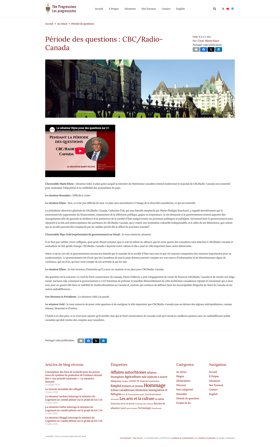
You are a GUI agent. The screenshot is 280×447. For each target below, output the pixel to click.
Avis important (125, 438)
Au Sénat (181, 371)
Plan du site (137, 438)
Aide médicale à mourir (154, 376)
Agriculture (133, 377)
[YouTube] (227, 8)
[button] (215, 8)
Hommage (154, 385)
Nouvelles (181, 394)
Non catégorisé (184, 389)
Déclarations (183, 380)
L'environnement (153, 394)
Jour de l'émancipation (130, 394)
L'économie (115, 399)
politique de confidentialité (182, 438)
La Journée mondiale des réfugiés (63, 389)
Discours (181, 385)
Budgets (125, 381)
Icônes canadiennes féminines (129, 390)
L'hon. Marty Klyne (208, 40)
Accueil (213, 371)
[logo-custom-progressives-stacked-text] (61, 8)
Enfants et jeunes (132, 386)
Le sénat (159, 399)
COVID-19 (134, 381)
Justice (142, 394)
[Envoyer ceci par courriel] (196, 49)
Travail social (156, 408)
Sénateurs (214, 380)
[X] (223, 8)
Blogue (180, 376)
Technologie (144, 408)
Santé (123, 408)
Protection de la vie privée (123, 403)
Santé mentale (131, 408)
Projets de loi (183, 402)
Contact (213, 389)
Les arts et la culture (137, 398)
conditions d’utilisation (207, 438)
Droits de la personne (149, 381)
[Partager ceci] (203, 49)
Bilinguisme (116, 381)
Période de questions (187, 398)
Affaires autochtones (128, 372)
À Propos (214, 376)
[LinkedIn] (232, 8)
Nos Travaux (216, 385)
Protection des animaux (144, 404)
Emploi (116, 386)
